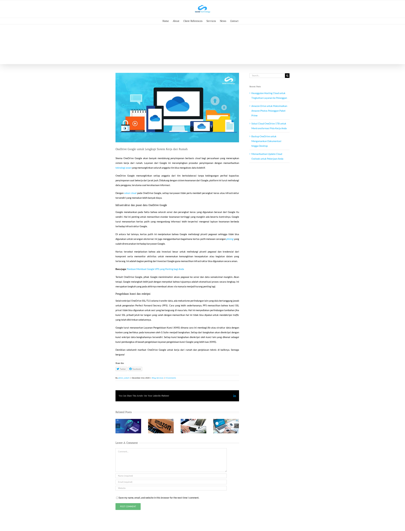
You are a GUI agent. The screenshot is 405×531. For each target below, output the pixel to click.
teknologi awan (123, 167)
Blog (154, 378)
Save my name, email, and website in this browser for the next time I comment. (159, 497)
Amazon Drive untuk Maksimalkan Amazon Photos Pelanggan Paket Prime (269, 110)
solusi (127, 193)
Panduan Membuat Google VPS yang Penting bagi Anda (155, 269)
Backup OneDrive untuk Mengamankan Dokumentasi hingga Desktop (266, 141)
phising (229, 238)
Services (159, 378)
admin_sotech (124, 378)
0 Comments (170, 378)
